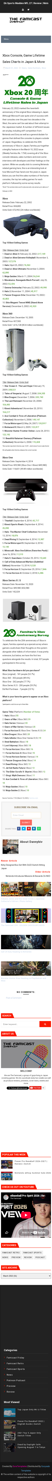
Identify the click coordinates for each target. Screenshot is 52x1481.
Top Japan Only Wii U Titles (32, 1409)
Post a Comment (14, 998)
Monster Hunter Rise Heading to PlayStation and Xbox (23, 979)
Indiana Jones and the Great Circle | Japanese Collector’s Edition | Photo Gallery (22, 900)
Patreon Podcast (16, 1380)
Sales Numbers (34, 68)
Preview (16, 1257)
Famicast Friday (15, 1358)
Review (28, 1257)
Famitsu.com (33, 798)
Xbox (44, 68)
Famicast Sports (32, 1253)
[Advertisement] (26, 46)
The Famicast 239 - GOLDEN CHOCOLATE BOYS (22, 925)
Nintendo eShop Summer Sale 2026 (33, 1173)
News (24, 68)
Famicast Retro (11, 1253)
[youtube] (23, 9)
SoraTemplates (20, 1466)
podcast (40, 1257)
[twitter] (28, 9)
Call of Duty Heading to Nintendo (16, 952)
